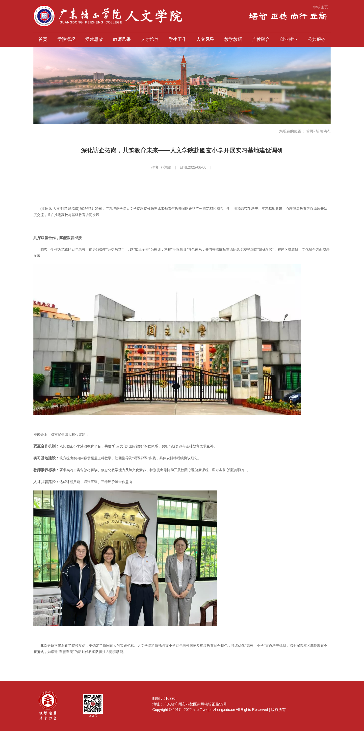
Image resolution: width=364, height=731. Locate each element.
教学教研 (233, 39)
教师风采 (122, 39)
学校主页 (320, 7)
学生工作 (177, 39)
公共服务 (317, 39)
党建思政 (94, 39)
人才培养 (150, 39)
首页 (42, 39)
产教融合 (261, 39)
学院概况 (66, 39)
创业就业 (289, 39)
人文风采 (205, 39)
